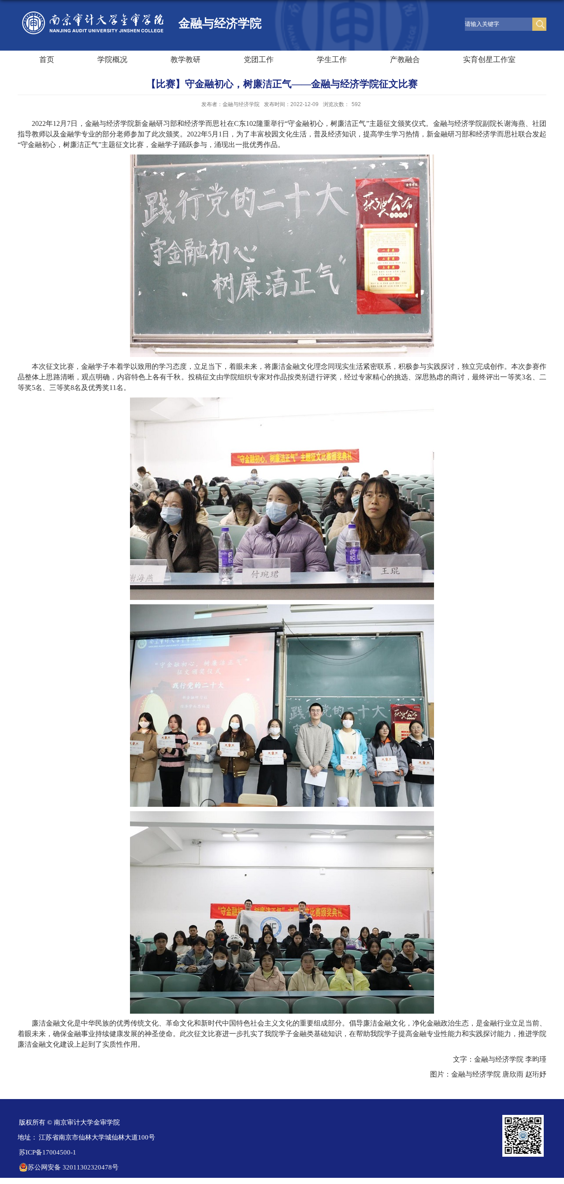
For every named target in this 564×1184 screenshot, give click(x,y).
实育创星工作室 (489, 59)
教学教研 (185, 59)
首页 (46, 59)
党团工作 (259, 59)
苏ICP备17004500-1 (47, 1152)
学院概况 (112, 59)
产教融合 (405, 59)
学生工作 (332, 59)
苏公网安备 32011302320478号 (73, 1167)
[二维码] (523, 1117)
